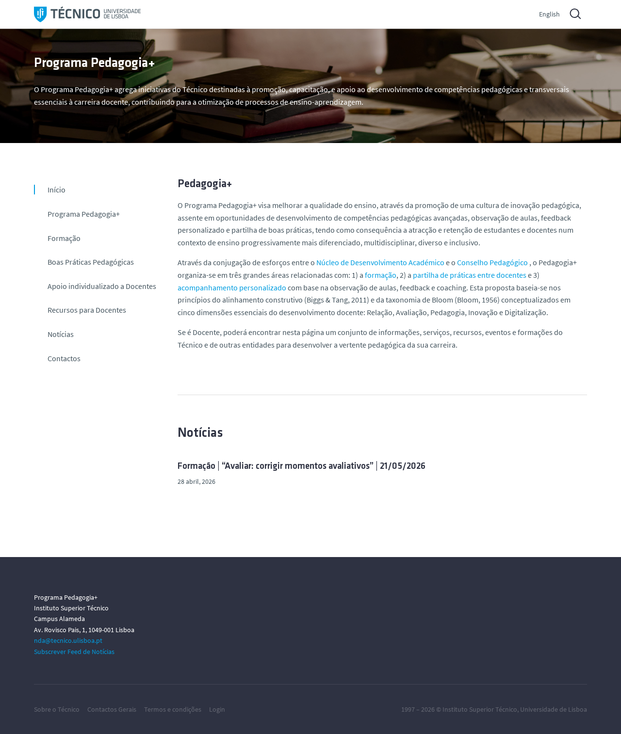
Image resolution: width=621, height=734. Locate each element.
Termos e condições (172, 709)
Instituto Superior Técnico (479, 709)
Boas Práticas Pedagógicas (91, 262)
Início (56, 189)
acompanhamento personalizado (232, 287)
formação (380, 275)
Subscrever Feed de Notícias (74, 651)
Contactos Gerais (111, 709)
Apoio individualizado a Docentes (102, 286)
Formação (64, 238)
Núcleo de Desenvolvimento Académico (380, 262)
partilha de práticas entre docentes (469, 275)
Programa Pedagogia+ (84, 214)
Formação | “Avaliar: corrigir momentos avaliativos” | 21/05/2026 (301, 466)
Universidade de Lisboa (553, 709)
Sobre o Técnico (57, 709)
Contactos (64, 358)
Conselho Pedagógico (492, 262)
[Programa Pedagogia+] (87, 14)
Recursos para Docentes (87, 310)
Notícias (61, 334)
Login (217, 709)
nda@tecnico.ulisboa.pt (68, 640)
